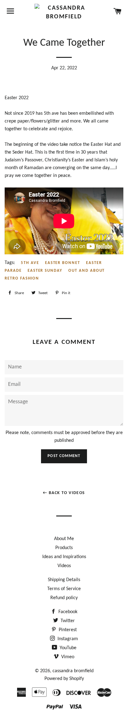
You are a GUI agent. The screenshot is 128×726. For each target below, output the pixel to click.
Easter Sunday (45, 271)
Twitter (67, 620)
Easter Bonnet (62, 263)
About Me (64, 538)
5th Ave (30, 263)
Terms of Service (64, 588)
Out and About (86, 271)
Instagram (67, 638)
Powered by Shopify (64, 678)
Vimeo (67, 656)
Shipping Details (64, 579)
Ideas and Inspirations (64, 556)
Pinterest (67, 629)
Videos (64, 565)
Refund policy (64, 597)
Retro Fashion (22, 278)
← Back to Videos (64, 493)
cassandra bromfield (73, 670)
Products (64, 547)
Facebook (67, 611)
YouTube (67, 647)
